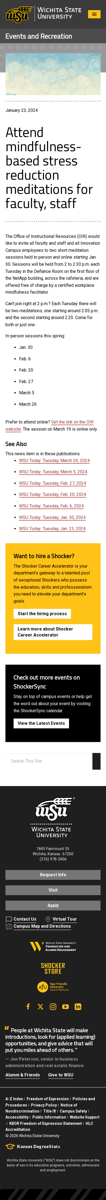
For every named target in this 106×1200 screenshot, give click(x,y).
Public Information (49, 1117)
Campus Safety (73, 1111)
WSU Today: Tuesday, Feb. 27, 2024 (52, 483)
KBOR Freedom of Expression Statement (45, 1123)
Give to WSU (60, 1075)
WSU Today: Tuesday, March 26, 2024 (54, 460)
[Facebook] (28, 1006)
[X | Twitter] (40, 1006)
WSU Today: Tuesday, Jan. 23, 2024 (52, 528)
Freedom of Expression (48, 1099)
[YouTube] (65, 1006)
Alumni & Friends (22, 1075)
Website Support (84, 1117)
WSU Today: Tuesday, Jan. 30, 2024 (52, 517)
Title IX (49, 1111)
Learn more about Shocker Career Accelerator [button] (45, 632)
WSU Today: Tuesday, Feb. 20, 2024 (52, 494)
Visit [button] (53, 890)
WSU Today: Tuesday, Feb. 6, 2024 (51, 506)
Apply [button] (53, 905)
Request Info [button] (53, 874)
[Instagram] (53, 1006)
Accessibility (17, 1117)
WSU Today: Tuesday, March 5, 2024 (53, 471)
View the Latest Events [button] (41, 723)
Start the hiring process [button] (42, 613)
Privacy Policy (44, 1105)
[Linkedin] (78, 1006)
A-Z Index (14, 1099)
